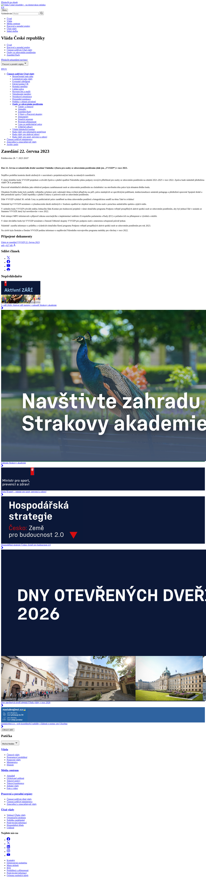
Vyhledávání (6, 13)
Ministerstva (12, 762)
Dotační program (25, 119)
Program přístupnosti (27, 122)
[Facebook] (8, 840)
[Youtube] (8, 855)
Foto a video (12, 788)
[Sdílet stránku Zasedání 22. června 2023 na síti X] (8, 258)
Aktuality (22, 109)
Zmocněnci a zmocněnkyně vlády (22, 142)
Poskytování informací (17, 822)
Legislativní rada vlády (22, 79)
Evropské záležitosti (21, 81)
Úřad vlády (12, 28)
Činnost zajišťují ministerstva (19, 139)
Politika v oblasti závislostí (24, 101)
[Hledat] (41, 13)
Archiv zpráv (12, 144)
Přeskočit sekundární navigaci (14, 60)
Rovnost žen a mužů (21, 91)
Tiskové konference (15, 783)
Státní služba (12, 31)
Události (10, 827)
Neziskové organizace (22, 96)
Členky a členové (25, 106)
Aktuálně (11, 776)
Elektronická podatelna (17, 863)
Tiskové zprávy (13, 781)
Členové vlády (13, 755)
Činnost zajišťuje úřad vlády (19, 799)
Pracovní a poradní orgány (18, 26)
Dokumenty (23, 117)
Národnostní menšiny (21, 94)
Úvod (9, 18)
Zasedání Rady (24, 111)
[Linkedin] (8, 848)
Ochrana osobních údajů (17, 875)
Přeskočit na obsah (9, 2)
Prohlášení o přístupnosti (17, 870)
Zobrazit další (7, 730)
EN (2, 7)
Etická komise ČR (20, 84)
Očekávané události (15, 778)
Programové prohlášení (17, 757)
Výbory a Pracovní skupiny (30, 114)
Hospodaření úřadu (15, 825)
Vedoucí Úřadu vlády (16, 815)
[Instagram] (8, 851)
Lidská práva (18, 89)
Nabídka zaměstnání (16, 820)
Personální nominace (21, 99)
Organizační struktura (16, 817)
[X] (8, 844)
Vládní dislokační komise (23, 129)
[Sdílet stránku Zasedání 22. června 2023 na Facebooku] (8, 262)
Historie (10, 765)
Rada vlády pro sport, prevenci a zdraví (29, 137)
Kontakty (11, 860)
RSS (9, 868)
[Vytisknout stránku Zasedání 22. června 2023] (8, 270)
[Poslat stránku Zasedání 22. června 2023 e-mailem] (8, 266)
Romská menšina (19, 86)
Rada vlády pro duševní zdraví (25, 134)
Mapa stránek (13, 865)
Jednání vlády (13, 786)
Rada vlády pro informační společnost (29, 132)
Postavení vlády (14, 760)
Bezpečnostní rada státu (22, 76)
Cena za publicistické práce (30, 124)
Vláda (9, 21)
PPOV (4, 69)
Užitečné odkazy (25, 127)
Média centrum (13, 23)
